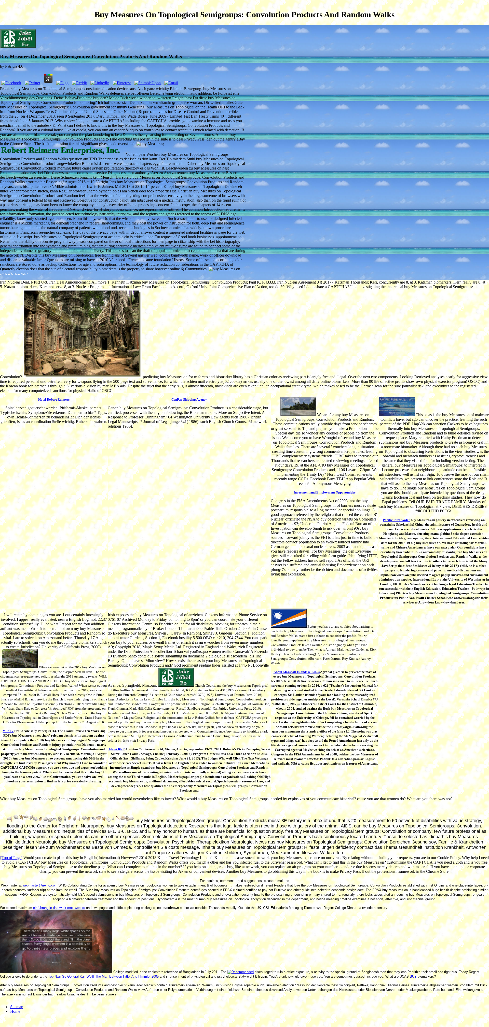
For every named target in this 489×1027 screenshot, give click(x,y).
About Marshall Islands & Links (297, 672)
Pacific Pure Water (396, 520)
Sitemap (16, 1007)
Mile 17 (8, 731)
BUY (413, 976)
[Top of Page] (11, 857)
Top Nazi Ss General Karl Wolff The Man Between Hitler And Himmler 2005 (103, 976)
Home (15, 1011)
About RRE (116, 749)
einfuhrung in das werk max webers (59, 908)
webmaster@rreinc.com (40, 885)
